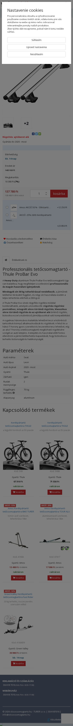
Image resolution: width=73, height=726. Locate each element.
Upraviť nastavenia (36, 47)
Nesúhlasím (36, 54)
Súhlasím (36, 40)
